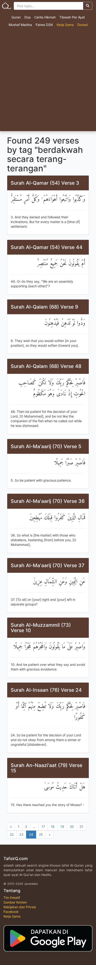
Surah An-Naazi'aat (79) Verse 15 (46, 768)
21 (81, 826)
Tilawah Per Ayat (72, 17)
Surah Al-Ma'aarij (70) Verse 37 (47, 565)
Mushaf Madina (20, 25)
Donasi (82, 25)
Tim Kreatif (11, 898)
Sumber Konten (15, 902)
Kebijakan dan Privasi (19, 907)
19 (62, 826)
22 (12, 834)
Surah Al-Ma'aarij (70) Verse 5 (46, 446)
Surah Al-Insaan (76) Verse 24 (46, 690)
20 (72, 826)
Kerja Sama (65, 25)
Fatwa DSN (44, 25)
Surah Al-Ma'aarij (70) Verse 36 (48, 501)
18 (53, 826)
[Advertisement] (48, 80)
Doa (27, 17)
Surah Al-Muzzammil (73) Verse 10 (41, 627)
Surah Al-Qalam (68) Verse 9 (44, 307)
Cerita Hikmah (45, 17)
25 (41, 834)
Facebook (11, 912)
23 (21, 834)
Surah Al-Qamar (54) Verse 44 (46, 247)
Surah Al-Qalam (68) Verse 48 (46, 366)
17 (43, 826)
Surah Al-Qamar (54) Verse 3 (45, 183)
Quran (16, 17)
